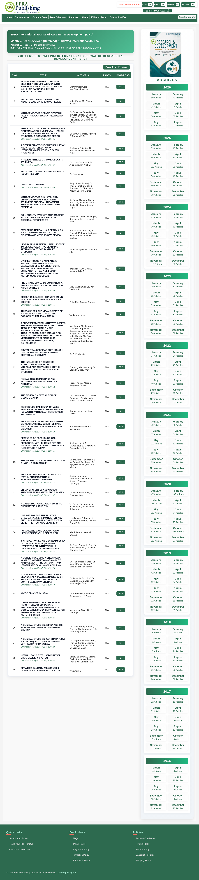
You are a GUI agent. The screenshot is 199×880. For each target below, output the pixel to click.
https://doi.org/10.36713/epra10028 (40, 647)
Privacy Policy (142, 849)
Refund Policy (142, 844)
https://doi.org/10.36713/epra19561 (40, 139)
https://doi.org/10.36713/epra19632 (40, 165)
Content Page (39, 17)
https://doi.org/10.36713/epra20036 (40, 661)
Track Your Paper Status (21, 844)
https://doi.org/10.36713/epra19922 (40, 482)
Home (9, 17)
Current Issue (22, 17)
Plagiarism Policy (81, 849)
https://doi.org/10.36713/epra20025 (40, 618)
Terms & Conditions (145, 838)
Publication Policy (81, 860)
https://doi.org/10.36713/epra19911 (40, 451)
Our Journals (186, 17)
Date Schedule (58, 17)
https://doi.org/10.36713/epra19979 (40, 585)
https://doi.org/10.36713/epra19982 (40, 551)
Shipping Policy (143, 860)
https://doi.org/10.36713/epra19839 (40, 291)
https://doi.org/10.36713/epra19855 (40, 305)
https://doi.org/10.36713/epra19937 (40, 495)
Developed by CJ (67, 872)
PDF (121, 87)
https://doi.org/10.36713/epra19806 (40, 255)
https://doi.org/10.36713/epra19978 (40, 568)
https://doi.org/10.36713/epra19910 (40, 432)
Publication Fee (118, 17)
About (84, 17)
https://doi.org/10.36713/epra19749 (40, 187)
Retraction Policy (81, 855)
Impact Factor (79, 844)
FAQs (75, 838)
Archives (73, 17)
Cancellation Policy (145, 855)
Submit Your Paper (156, 10)
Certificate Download (19, 849)
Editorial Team (98, 17)
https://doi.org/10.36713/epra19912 (40, 387)
